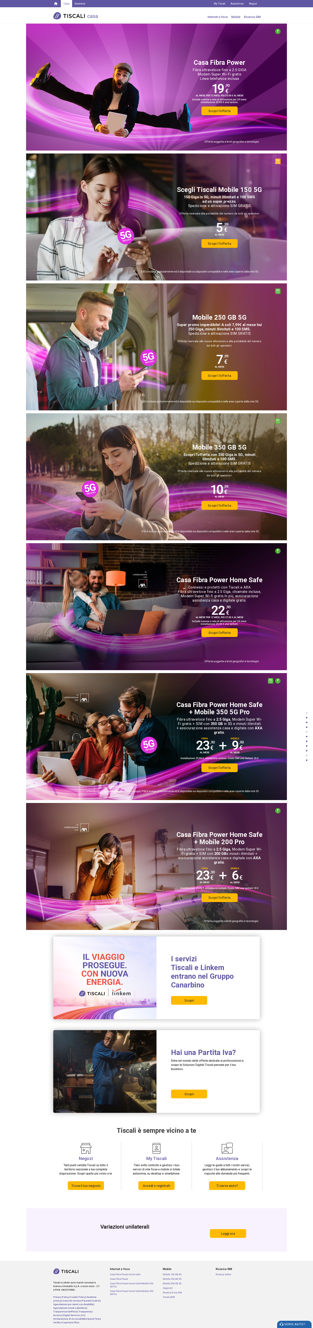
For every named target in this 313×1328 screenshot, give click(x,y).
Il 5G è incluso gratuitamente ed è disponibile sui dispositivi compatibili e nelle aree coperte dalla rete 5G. (200, 271)
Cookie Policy (77, 1297)
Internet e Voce (218, 17)
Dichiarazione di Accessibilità (69, 1318)
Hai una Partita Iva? (203, 1052)
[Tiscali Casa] (81, 15)
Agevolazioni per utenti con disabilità (73, 1304)
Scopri (189, 1000)
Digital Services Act (73, 1315)
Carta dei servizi (71, 1300)
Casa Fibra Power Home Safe (125, 1274)
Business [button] (80, 3)
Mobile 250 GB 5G (172, 1279)
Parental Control (90, 1300)
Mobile (235, 17)
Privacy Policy (60, 1297)
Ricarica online (223, 1274)
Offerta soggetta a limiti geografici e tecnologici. (231, 921)
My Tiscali (219, 3)
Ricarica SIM (252, 17)
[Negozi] (86, 1148)
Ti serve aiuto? (227, 1186)
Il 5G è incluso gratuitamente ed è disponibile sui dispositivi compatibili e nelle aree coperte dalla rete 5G (200, 531)
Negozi (253, 3)
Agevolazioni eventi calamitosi (69, 1308)
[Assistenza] (227, 1148)
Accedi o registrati (156, 1186)
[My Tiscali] (156, 1148)
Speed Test (93, 1318)
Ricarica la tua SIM (172, 1292)
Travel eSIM (169, 1297)
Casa (66, 3)
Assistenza (237, 3)
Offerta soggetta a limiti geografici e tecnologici (232, 141)
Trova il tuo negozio (86, 1186)
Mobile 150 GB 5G (172, 1274)
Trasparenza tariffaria (65, 1311)
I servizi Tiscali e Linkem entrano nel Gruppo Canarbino (202, 972)
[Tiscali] (56, 3)
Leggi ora (228, 1233)
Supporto (168, 1288)
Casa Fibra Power (119, 1279)
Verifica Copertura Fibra (66, 1322)
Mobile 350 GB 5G (172, 1283)
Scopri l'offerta (219, 111)
